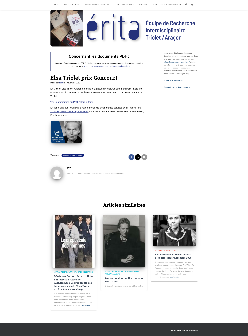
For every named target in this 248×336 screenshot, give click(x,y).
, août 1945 (69, 111)
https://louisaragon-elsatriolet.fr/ (177, 62)
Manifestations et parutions (97, 5)
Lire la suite (85, 305)
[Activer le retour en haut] (243, 331)
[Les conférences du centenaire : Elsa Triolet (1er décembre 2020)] (174, 230)
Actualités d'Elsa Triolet (72, 155)
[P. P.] (56, 173)
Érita (56, 5)
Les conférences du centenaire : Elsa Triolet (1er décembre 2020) (173, 256)
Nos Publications (71, 5)
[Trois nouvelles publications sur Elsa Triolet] (124, 241)
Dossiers (143, 5)
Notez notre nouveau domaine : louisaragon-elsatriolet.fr (107, 66)
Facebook (186, 5)
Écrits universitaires (124, 5)
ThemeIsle (193, 330)
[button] (59, 5)
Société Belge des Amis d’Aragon (167, 5)
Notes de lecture (85, 272)
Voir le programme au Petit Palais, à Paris (71, 102)
